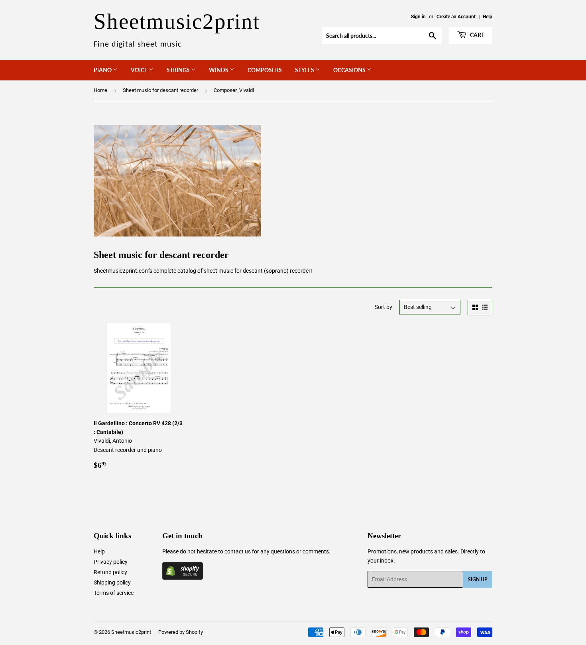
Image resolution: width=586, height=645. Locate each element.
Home (100, 90)
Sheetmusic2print (131, 632)
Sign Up (477, 579)
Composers (265, 69)
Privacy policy (111, 562)
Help (487, 17)
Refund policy (110, 572)
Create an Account (456, 17)
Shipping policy (112, 582)
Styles (305, 69)
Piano (103, 69)
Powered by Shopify (180, 632)
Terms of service (114, 593)
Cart (476, 34)
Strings (179, 69)
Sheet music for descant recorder (160, 90)
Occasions (350, 69)
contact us (237, 551)
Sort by (383, 307)
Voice (140, 69)
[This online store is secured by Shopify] (182, 578)
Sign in (418, 17)
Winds (219, 69)
